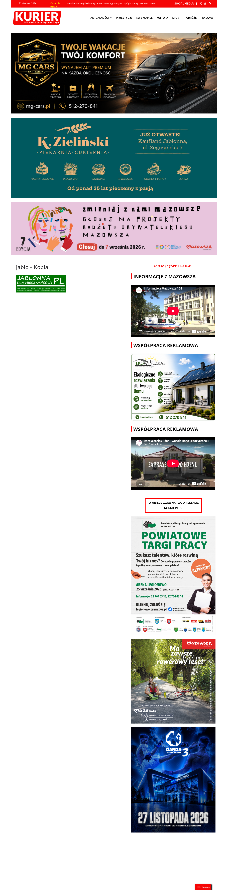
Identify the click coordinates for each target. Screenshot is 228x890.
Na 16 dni (186, 266)
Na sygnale (144, 17)
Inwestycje (124, 17)
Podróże (191, 17)
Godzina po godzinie (167, 266)
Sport (176, 17)
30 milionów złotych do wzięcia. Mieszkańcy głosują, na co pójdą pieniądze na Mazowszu (111, 3)
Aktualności (99, 17)
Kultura (162, 17)
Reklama (207, 17)
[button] (101, 18)
